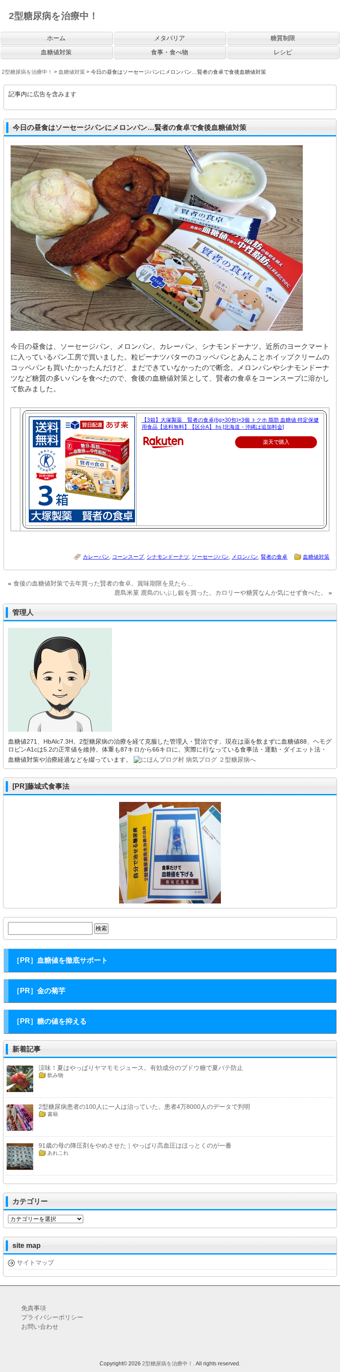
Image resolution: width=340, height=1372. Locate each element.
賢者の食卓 (274, 557)
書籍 (52, 1114)
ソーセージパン (210, 557)
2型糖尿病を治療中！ (167, 1364)
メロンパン (245, 557)
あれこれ (58, 1153)
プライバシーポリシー (52, 1317)
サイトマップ (35, 1262)
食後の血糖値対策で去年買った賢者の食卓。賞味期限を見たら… (103, 583)
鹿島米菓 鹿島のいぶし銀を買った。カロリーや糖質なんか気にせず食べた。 (220, 592)
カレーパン (96, 557)
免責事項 (33, 1308)
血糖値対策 (316, 557)
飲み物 (55, 1075)
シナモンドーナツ (168, 557)
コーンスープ (128, 557)
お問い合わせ (39, 1326)
